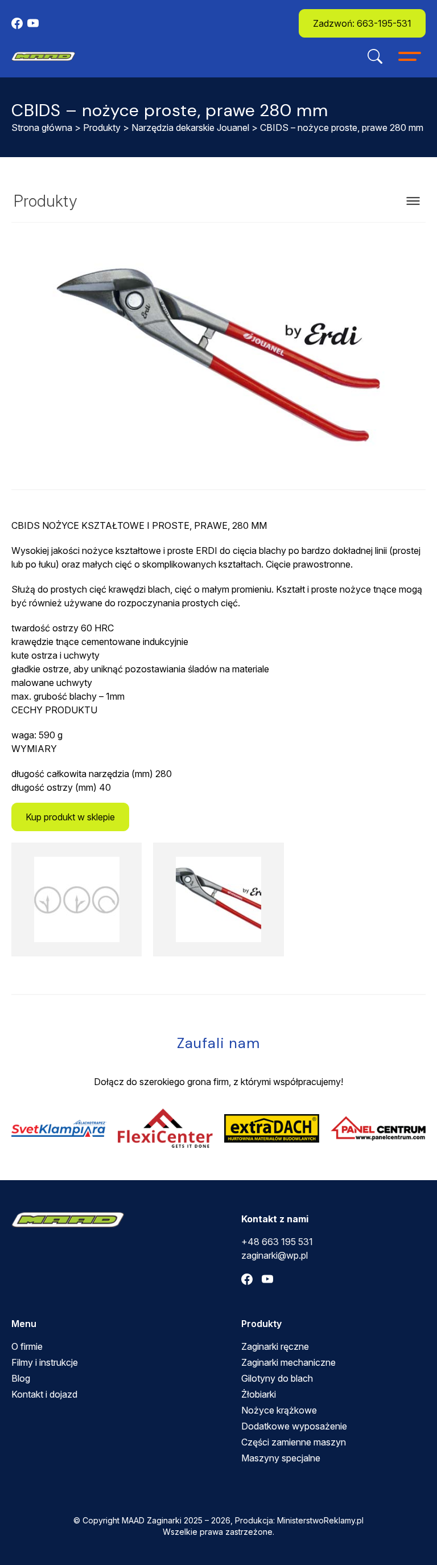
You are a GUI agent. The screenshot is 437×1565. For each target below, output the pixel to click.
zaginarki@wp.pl (274, 1255)
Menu (23, 1323)
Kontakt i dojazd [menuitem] (44, 1394)
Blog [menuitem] (20, 1378)
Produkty (102, 127)
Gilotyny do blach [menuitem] (277, 1378)
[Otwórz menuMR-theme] (410, 56)
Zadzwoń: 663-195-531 (362, 23)
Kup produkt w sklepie (70, 817)
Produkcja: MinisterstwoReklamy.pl (299, 1520)
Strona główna (41, 127)
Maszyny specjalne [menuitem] (280, 1458)
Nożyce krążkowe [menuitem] (279, 1410)
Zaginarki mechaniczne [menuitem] (288, 1362)
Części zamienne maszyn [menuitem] (293, 1442)
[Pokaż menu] (413, 200)
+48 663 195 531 (277, 1241)
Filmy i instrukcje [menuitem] (44, 1362)
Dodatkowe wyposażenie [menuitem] (294, 1426)
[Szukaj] (375, 56)
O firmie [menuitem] (27, 1346)
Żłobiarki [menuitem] (258, 1394)
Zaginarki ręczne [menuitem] (275, 1346)
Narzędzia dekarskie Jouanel (190, 127)
